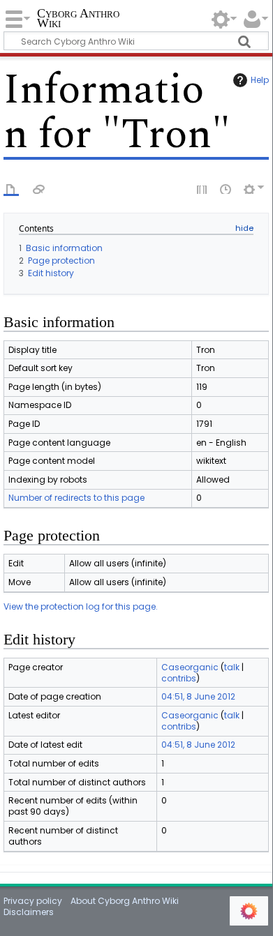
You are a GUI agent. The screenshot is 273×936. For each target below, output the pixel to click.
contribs (178, 678)
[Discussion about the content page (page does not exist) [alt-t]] (39, 188)
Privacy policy (32, 901)
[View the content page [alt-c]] (11, 188)
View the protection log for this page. (80, 606)
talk (231, 667)
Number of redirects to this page (76, 498)
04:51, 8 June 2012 (198, 696)
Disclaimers (28, 912)
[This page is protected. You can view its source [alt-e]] (202, 188)
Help (260, 80)
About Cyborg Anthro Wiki (125, 901)
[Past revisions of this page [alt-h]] (226, 188)
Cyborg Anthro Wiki (78, 19)
